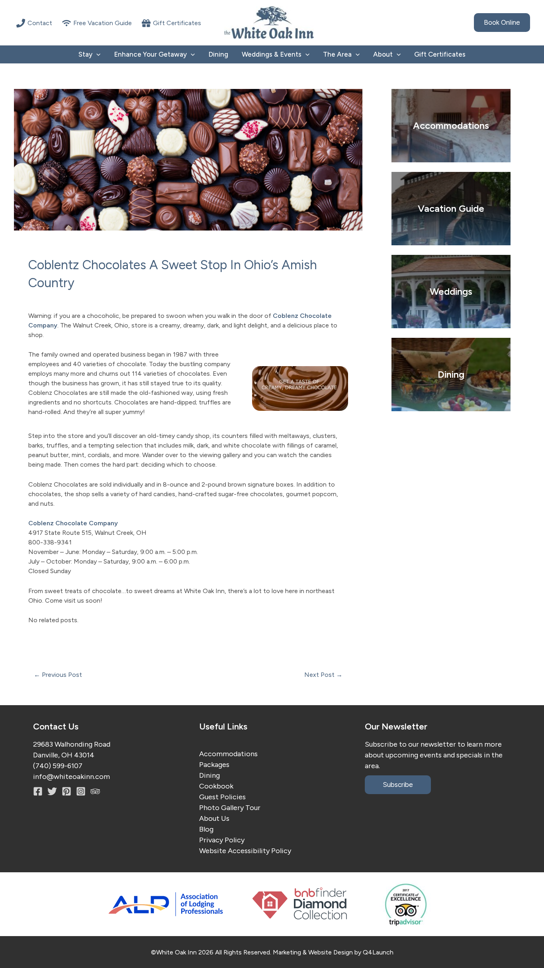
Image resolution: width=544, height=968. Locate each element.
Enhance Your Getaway (150, 54)
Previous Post (58, 675)
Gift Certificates (440, 54)
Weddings (451, 291)
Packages (214, 764)
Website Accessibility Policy (245, 850)
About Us (214, 818)
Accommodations (228, 753)
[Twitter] (52, 791)
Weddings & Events (271, 54)
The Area (337, 54)
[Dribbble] (95, 791)
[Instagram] (66, 791)
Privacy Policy (222, 840)
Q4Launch (378, 952)
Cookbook (216, 786)
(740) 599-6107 (57, 765)
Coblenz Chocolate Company (73, 523)
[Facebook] (38, 791)
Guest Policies (222, 797)
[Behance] (81, 791)
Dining (218, 54)
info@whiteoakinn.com (71, 776)
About (383, 54)
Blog (206, 829)
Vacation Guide (451, 208)
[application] (96, 54)
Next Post (323, 675)
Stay (85, 54)
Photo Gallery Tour (229, 807)
